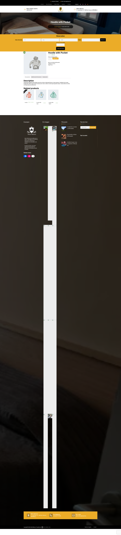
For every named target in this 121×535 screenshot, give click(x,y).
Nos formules (49, 4)
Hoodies (59, 26)
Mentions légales (88, 527)
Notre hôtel (57, 4)
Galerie (63, 4)
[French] (85, 4)
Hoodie (26, 102)
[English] (82, 4)
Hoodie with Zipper (51, 103)
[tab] (27, 77)
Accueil (42, 4)
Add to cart (55, 58)
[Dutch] (80, 4)
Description (27, 77)
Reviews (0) (45, 77)
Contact (69, 4)
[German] (87, 4)
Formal (51, 64)
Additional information (36, 77)
